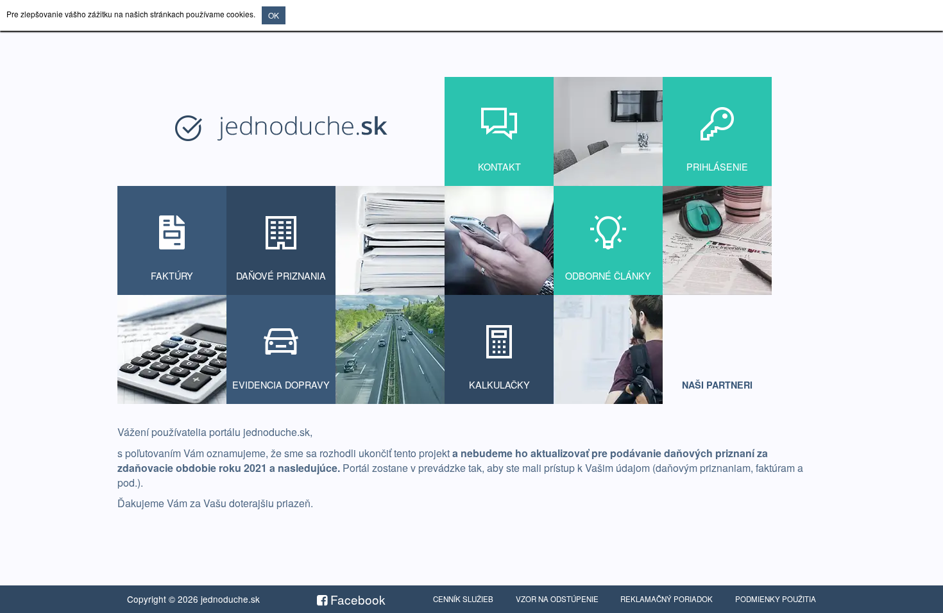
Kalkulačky (499, 384)
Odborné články (608, 275)
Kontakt (499, 166)
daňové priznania (281, 275)
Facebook (356, 599)
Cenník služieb (463, 599)
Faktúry (172, 275)
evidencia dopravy (281, 384)
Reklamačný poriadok (666, 599)
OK (273, 15)
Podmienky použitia (775, 599)
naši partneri (717, 384)
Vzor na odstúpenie (557, 599)
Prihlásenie (717, 166)
